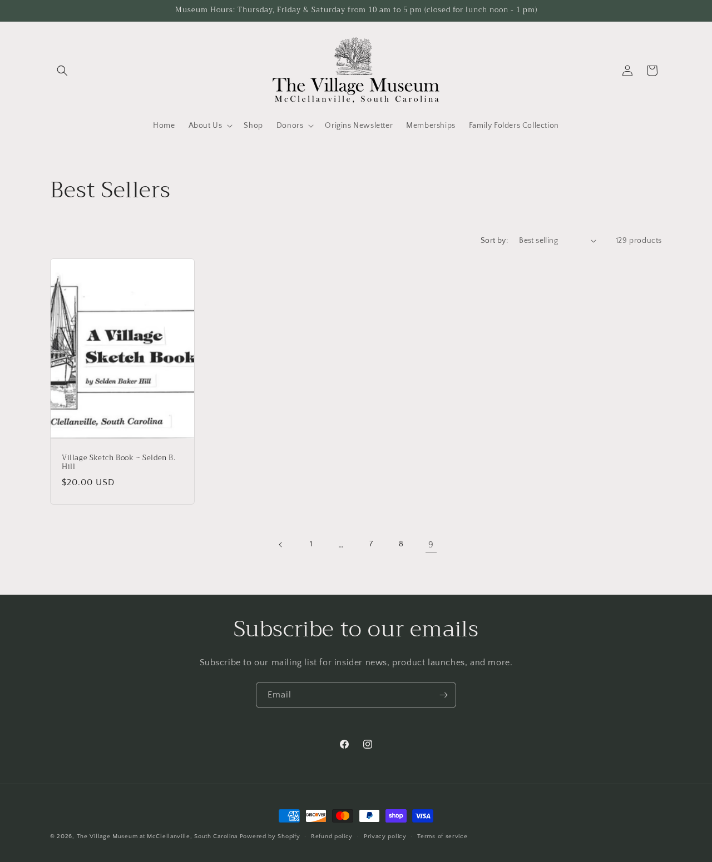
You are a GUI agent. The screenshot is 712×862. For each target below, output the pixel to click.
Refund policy (332, 836)
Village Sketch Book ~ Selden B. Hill (119, 462)
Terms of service (442, 836)
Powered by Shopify (270, 836)
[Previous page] (281, 544)
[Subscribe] (443, 695)
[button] (62, 70)
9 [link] (431, 545)
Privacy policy (385, 836)
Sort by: (494, 240)
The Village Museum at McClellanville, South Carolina (157, 836)
